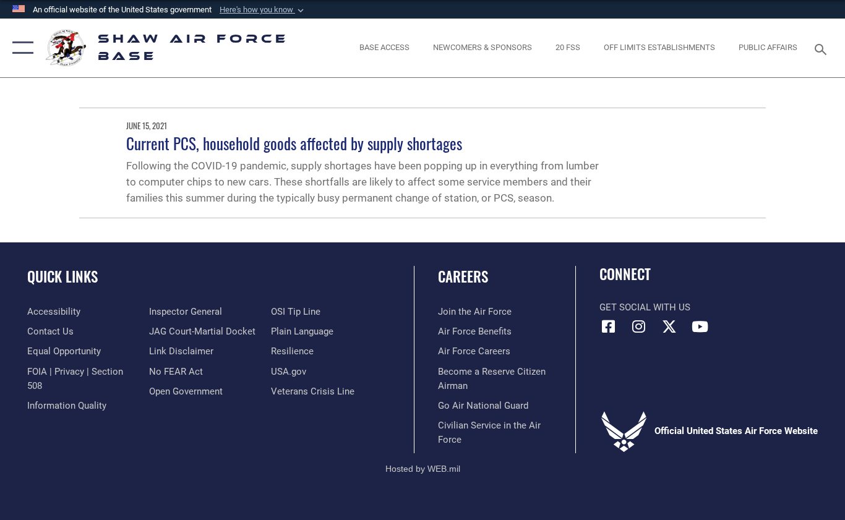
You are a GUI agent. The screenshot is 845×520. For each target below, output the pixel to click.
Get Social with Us (644, 307)
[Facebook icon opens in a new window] (608, 326)
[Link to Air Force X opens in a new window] (669, 326)
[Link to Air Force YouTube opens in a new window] (699, 326)
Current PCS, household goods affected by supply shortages (294, 143)
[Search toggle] (822, 48)
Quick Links (62, 276)
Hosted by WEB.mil (422, 469)
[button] (263, 10)
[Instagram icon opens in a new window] (639, 326)
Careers (463, 276)
